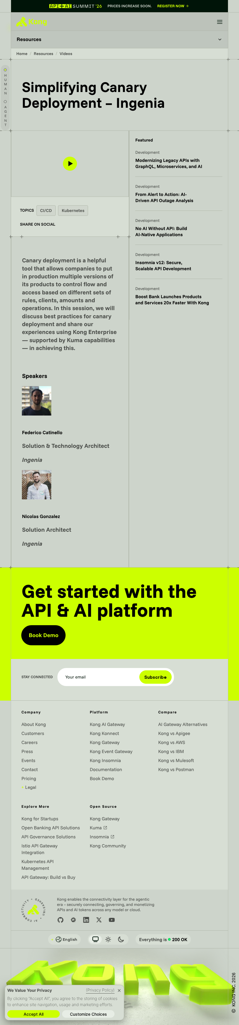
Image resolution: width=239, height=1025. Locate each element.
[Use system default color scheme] (95, 939)
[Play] (70, 164)
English (64, 939)
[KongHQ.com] (31, 21)
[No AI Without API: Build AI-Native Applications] (178, 231)
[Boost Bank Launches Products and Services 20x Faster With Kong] (178, 299)
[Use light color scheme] (108, 939)
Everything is (163, 939)
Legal (28, 787)
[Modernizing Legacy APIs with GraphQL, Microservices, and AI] (178, 163)
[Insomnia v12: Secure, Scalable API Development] (178, 265)
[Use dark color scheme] (121, 939)
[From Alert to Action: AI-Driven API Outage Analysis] (178, 197)
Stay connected (37, 677)
